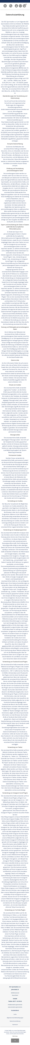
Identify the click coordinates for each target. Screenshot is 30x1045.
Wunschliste (20, 5)
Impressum (15, 1024)
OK (15, 1040)
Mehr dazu (15, 1036)
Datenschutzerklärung (15, 1021)
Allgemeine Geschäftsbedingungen (15, 1017)
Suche (15, 1014)
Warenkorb (25, 4)
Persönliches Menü (16, 5)
